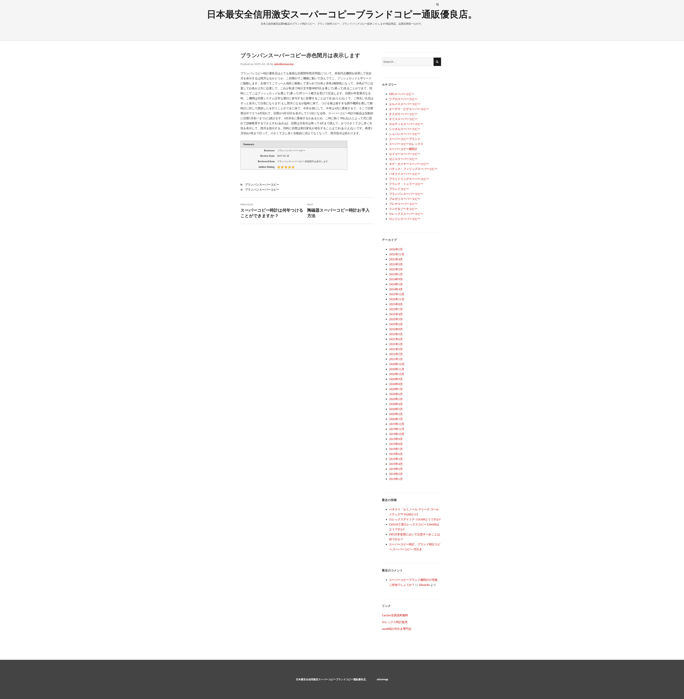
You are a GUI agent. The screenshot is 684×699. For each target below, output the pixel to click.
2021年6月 (396, 339)
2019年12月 (396, 424)
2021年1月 (396, 359)
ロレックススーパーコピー (406, 214)
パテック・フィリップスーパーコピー (413, 169)
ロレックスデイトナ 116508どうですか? (415, 519)
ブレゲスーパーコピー (403, 204)
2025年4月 (396, 259)
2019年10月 (396, 434)
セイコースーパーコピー (404, 154)
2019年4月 (396, 464)
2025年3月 (396, 264)
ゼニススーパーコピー (403, 159)
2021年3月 (396, 349)
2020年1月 (396, 419)
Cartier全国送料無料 (395, 615)
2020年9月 (396, 379)
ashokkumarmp (284, 64)
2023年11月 (396, 299)
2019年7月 (396, 449)
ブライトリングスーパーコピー (409, 179)
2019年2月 (396, 474)
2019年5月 (396, 459)
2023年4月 (396, 314)
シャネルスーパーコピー (404, 129)
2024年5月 (396, 284)
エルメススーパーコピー (404, 104)
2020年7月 (396, 389)
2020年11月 (396, 369)
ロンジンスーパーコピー (404, 219)
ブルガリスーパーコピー (404, 199)
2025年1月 (396, 274)
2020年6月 (396, 394)
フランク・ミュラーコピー (406, 184)
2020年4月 (396, 404)
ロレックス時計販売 (395, 622)
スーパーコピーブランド (404, 139)
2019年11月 (396, 429)
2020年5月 (396, 399)
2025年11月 (396, 254)
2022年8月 (396, 329)
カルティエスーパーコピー (406, 124)
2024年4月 (396, 289)
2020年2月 (396, 414)
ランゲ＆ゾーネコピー (403, 209)
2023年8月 (396, 304)
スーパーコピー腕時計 (403, 149)
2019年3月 (396, 469)
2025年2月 (396, 269)
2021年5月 (396, 344)
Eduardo (424, 585)
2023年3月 (396, 319)
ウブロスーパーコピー (403, 99)
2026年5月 (396, 249)
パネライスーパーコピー (404, 174)
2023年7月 (396, 309)
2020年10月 (396, 374)
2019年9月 (396, 439)
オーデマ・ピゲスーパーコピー (409, 109)
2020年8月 (396, 384)
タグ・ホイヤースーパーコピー (409, 164)
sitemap (382, 679)
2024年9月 (396, 279)
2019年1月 (396, 479)
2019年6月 (396, 454)
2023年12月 (396, 294)
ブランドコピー (399, 189)
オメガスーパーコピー (403, 114)
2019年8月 (396, 444)
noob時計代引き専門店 (396, 629)
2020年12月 (396, 364)
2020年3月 (396, 409)
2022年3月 (396, 334)
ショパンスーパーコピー (404, 134)
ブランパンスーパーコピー (262, 185)
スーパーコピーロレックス (406, 144)
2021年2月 (396, 354)
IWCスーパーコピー (401, 94)
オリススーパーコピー (403, 119)
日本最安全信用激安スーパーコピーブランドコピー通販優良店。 (342, 14)
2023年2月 (396, 324)
